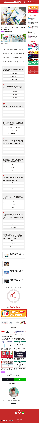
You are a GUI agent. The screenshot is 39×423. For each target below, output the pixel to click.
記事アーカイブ (32, 70)
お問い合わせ (34, 415)
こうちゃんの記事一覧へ (14, 402)
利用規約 (4, 415)
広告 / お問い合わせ (33, 72)
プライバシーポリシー (17, 415)
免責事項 (23, 415)
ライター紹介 (32, 67)
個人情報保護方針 (10, 415)
